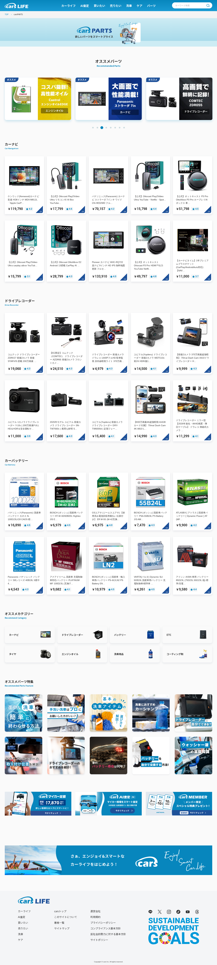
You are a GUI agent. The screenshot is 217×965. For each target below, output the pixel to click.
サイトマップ (61, 928)
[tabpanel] (38, 98)
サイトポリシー (99, 940)
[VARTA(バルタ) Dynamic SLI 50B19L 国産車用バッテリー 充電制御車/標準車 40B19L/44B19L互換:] (150, 541)
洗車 (129, 5)
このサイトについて (65, 917)
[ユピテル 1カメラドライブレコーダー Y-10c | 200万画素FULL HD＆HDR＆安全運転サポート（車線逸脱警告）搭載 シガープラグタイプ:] (24, 384)
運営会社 (95, 911)
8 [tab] (124, 127)
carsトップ (60, 911)
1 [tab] (93, 127)
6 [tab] (115, 127)
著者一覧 (59, 922)
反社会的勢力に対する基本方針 (108, 934)
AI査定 (84, 5)
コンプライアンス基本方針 (105, 928)
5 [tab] (110, 127)
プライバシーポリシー (103, 922)
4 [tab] (106, 127)
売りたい (115, 5)
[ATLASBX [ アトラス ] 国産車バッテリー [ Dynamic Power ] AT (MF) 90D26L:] (192, 476)
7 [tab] (119, 127)
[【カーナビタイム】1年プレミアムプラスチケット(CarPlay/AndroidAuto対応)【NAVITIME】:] (192, 224)
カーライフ (68, 5)
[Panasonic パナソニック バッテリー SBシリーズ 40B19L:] (24, 541)
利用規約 (95, 917)
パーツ (151, 5)
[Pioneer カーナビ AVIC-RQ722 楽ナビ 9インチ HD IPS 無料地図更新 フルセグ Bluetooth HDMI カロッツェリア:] (108, 224)
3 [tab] (101, 127)
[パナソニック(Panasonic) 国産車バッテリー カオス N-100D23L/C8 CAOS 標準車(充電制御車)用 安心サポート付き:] (24, 476)
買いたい (99, 5)
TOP (7, 14)
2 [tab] (97, 127)
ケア (139, 5)
